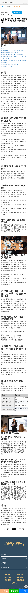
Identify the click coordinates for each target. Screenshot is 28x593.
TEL (6, 591)
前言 (2, 48)
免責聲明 (14, 583)
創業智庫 (17, 6)
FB (25, 591)
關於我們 (20, 574)
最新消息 (9, 6)
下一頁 (21, 529)
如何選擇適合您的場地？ (9, 64)
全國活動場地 (5, 567)
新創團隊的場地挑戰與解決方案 (12, 50)
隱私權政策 (20, 580)
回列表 (14, 529)
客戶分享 (8, 577)
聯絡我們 (20, 577)
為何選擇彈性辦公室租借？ (10, 52)
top (26, 586)
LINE (15, 591)
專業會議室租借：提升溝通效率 (12, 54)
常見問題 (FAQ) (6, 66)
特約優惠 (8, 580)
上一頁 (6, 529)
